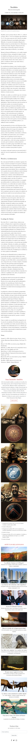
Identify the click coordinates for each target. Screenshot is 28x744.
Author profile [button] (14, 400)
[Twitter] (14, 740)
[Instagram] (16, 740)
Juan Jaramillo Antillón (17, 12)
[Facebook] (11, 740)
